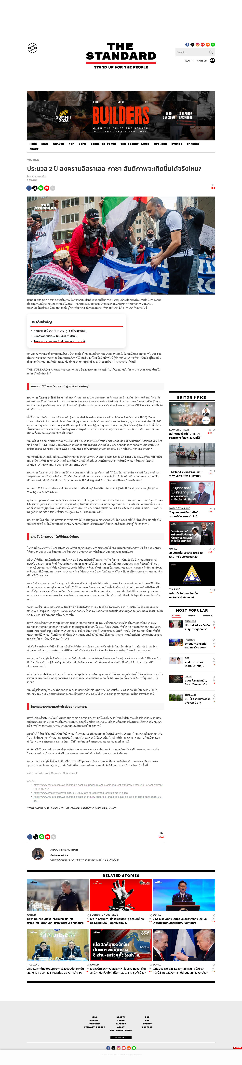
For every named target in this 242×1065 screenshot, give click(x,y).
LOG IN (189, 60)
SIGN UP (202, 60)
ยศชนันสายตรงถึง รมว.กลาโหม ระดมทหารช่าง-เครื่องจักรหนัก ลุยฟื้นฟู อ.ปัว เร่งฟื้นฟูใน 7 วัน (197, 645)
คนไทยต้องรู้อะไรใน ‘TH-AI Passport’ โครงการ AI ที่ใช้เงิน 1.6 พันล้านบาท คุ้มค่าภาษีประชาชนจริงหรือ (185, 435)
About (121, 1027)
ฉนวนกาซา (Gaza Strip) (95, 807)
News (95, 1017)
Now (147, 1020)
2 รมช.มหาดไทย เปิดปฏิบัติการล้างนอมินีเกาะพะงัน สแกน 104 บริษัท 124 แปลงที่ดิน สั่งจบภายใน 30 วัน (55, 970)
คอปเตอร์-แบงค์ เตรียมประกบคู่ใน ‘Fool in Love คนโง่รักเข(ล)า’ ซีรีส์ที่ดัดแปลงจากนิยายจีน (197, 664)
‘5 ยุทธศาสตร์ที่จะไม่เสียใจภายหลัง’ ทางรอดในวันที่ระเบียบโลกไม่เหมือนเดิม (184, 514)
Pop (147, 1017)
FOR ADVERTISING (121, 1030)
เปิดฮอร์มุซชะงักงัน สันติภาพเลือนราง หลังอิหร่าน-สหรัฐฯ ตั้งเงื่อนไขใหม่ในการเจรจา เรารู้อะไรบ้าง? (118, 970)
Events (147, 1024)
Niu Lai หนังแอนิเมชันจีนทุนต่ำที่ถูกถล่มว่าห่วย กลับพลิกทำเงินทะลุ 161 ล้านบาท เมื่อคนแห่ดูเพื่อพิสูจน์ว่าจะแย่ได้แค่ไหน (197, 627)
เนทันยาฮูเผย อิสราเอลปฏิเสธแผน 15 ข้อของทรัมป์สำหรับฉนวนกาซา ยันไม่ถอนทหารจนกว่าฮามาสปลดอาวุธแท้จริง (180, 970)
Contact (147, 1027)
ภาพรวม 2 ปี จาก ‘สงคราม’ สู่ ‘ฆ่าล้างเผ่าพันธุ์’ (60, 331)
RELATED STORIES (121, 875)
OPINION (160, 144)
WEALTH (58, 144)
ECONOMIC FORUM (103, 144)
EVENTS (176, 144)
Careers (121, 1024)
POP (71, 144)
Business (190, 621)
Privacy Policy (94, 1027)
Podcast (94, 1020)
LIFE (82, 144)
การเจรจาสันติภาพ (70, 807)
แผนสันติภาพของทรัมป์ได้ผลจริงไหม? (55, 336)
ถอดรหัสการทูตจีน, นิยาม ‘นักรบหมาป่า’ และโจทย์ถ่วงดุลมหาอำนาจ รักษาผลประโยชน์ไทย (196, 682)
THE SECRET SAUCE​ (135, 144)
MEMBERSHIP (121, 1037)
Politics (190, 640)
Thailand (184, 508)
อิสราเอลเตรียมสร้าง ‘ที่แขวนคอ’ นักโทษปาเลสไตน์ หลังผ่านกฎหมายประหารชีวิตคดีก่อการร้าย (55, 920)
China (188, 676)
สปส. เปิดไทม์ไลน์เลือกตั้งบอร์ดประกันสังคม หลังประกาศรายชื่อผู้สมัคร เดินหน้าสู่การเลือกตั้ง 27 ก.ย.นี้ (184, 595)
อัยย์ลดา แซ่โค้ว (38, 176)
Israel (55, 807)
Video (121, 1020)
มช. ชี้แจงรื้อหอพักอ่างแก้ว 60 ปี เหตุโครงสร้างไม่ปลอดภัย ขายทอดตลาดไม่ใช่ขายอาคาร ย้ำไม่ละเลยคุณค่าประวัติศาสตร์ (197, 701)
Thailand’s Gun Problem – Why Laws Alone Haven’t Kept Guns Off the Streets (186, 473)
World (33, 159)
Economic (175, 430)
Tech (186, 430)
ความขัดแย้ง (42, 807)
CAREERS (193, 144)
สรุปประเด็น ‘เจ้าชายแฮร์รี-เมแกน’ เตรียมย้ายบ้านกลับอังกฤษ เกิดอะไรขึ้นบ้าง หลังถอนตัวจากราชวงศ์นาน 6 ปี (186, 554)
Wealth (121, 1017)
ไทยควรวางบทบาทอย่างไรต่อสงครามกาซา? (59, 341)
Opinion (94, 1024)
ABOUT (34, 149)
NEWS (45, 144)
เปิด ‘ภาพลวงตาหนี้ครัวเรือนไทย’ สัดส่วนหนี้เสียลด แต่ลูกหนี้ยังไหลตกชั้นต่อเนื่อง (117, 920)
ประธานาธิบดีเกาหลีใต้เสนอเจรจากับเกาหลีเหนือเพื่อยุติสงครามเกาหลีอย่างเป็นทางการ (180, 920)
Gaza (113, 807)
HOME (33, 144)
